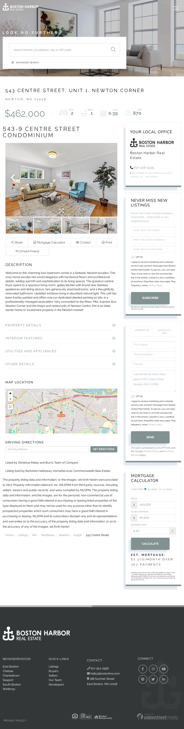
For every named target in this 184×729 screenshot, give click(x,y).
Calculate (150, 543)
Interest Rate (139, 525)
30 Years (152, 489)
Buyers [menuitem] (53, 671)
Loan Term (137, 489)
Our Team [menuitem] (55, 680)
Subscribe (150, 298)
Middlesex (47, 535)
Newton (64, 535)
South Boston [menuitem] (12, 684)
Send (150, 437)
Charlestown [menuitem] (11, 675)
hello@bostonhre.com (105, 673)
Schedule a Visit (164, 331)
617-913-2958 (99, 668)
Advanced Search (27, 62)
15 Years (167, 489)
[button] (113, 49)
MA (34, 535)
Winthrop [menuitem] (9, 689)
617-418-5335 (144, 167)
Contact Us (136, 177)
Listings (23, 535)
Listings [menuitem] (54, 666)
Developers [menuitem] (56, 684)
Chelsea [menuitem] (8, 671)
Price (134, 498)
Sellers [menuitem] (53, 675)
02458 (77, 535)
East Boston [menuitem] (11, 666)
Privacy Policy (155, 285)
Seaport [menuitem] (8, 680)
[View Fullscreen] (10, 406)
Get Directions (103, 449)
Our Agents (151, 177)
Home (9, 535)
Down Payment (140, 512)
